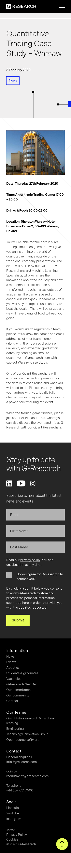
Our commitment (19, 690)
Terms (10, 830)
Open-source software (22, 740)
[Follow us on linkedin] (9, 483)
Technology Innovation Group (27, 734)
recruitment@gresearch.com (27, 776)
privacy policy (30, 560)
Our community (17, 695)
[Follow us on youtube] (21, 483)
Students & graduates (22, 673)
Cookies (12, 839)
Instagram (13, 819)
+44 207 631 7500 (19, 790)
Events (11, 662)
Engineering (15, 728)
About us (13, 668)
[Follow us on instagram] (32, 483)
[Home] (21, 6)
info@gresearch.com (21, 762)
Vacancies (13, 679)
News (10, 656)
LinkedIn (12, 808)
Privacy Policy (16, 835)
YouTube (12, 813)
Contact (12, 701)
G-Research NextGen (21, 684)
